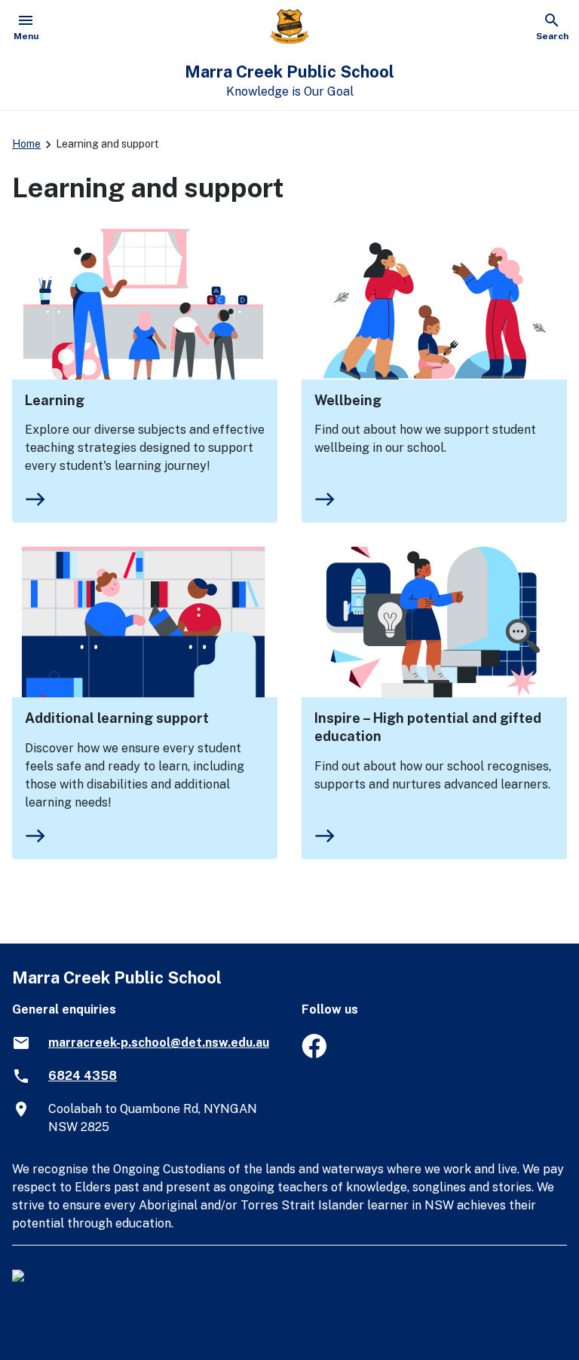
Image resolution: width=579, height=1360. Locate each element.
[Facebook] (314, 1054)
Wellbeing (347, 400)
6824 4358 (82, 1076)
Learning (54, 400)
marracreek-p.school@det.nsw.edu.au (158, 1042)
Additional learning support (117, 718)
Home (26, 144)
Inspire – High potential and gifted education (427, 727)
